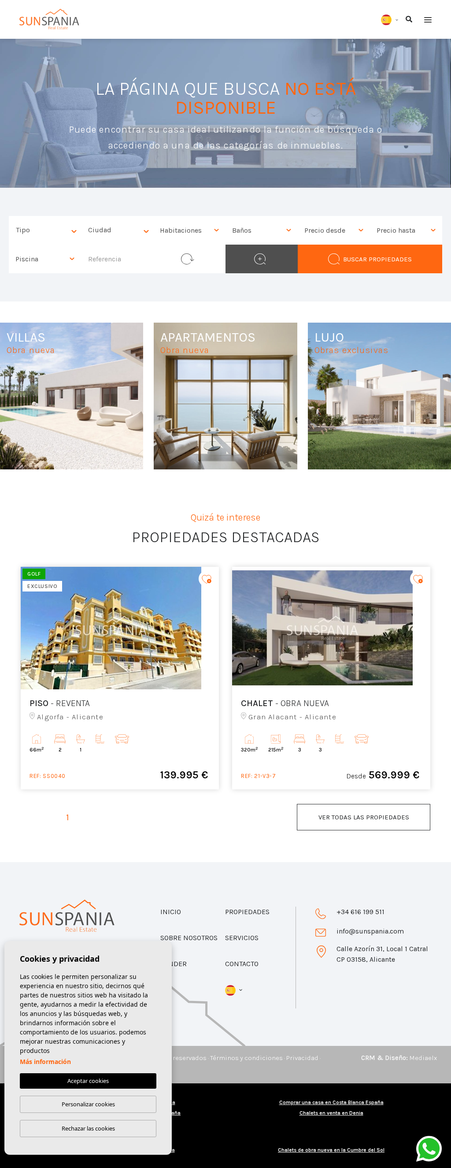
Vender (173, 964)
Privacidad (302, 1058)
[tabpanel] (120, 678)
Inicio (170, 912)
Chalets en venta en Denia (331, 1113)
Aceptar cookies (88, 1081)
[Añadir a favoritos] (206, 578)
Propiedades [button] (247, 912)
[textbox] (47, 230)
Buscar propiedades (377, 259)
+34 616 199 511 (360, 912)
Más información (45, 1061)
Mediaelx (423, 1058)
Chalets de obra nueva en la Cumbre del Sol (331, 1150)
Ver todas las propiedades (363, 817)
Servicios (242, 938)
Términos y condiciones (246, 1058)
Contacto (242, 964)
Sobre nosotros (189, 938)
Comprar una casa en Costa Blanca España (331, 1102)
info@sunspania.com (370, 931)
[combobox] (45, 230)
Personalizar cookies (88, 1104)
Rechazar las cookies (88, 1128)
